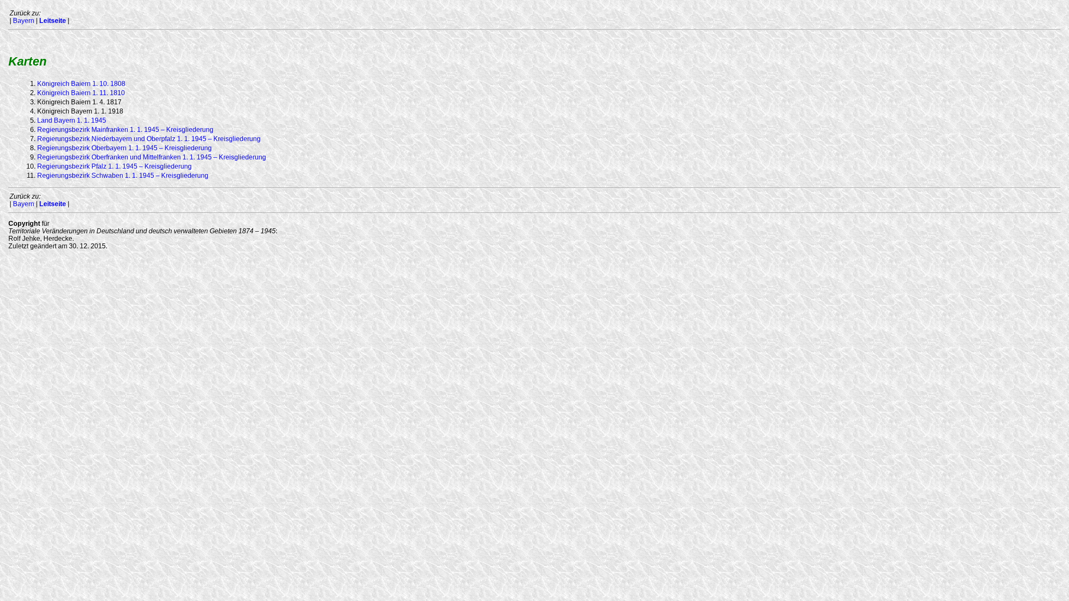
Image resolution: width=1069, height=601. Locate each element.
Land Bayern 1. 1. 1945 (71, 120)
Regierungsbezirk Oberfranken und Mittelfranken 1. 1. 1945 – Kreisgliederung (151, 157)
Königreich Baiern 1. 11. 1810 (81, 92)
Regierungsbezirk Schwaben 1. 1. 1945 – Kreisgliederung (122, 175)
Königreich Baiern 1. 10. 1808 (81, 83)
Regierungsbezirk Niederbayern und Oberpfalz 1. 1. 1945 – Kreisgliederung (149, 138)
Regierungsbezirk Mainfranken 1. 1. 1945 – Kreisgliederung (125, 129)
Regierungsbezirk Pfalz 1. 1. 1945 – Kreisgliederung (114, 166)
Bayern (23, 20)
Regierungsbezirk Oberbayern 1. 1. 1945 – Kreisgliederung (124, 148)
